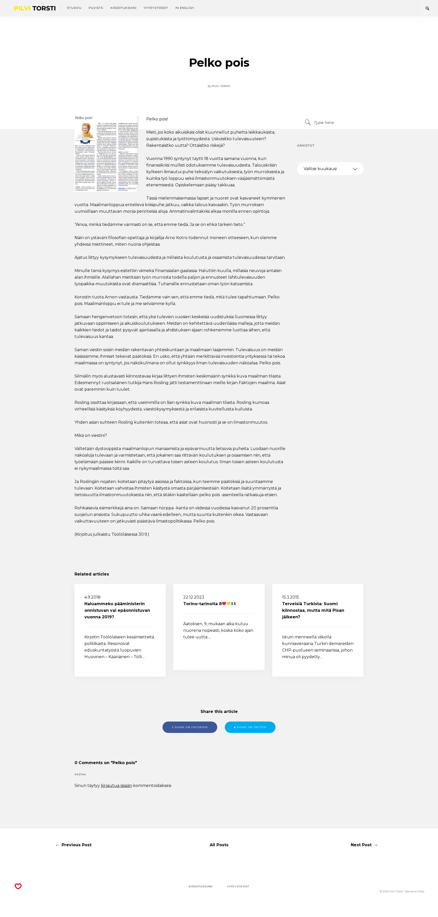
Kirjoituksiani (124, 8)
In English (184, 8)
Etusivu (74, 8)
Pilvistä (96, 8)
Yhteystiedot (156, 8)
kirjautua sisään (116, 785)
